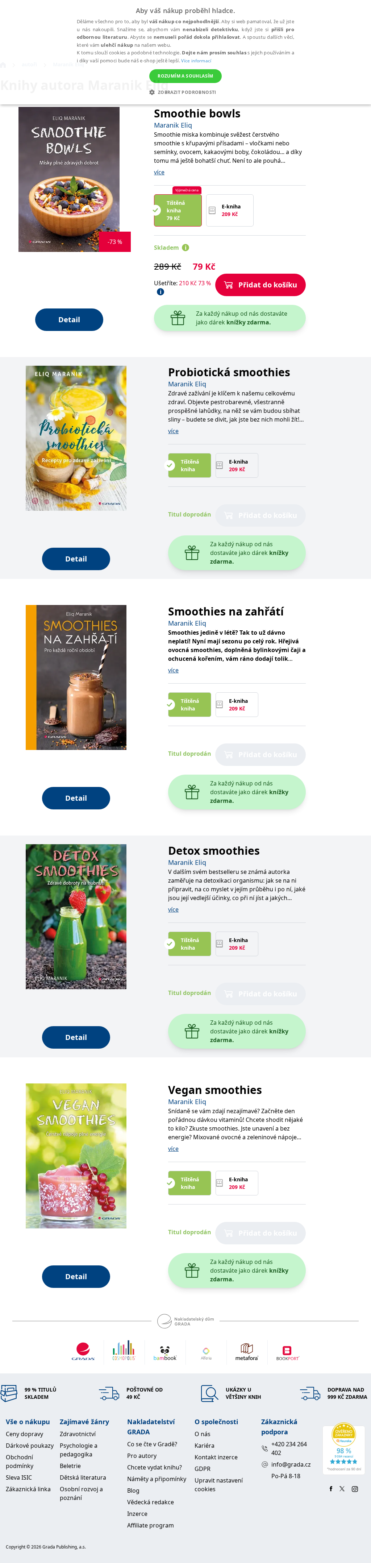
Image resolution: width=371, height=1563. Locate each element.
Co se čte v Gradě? (152, 1444)
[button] (185, 92)
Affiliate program (150, 1525)
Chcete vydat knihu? (154, 1467)
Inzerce (137, 1514)
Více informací (196, 61)
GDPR (202, 1469)
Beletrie (70, 1466)
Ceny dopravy (24, 1434)
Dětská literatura (83, 1477)
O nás (202, 1434)
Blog (133, 1490)
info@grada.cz (291, 1464)
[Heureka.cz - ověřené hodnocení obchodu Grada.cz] (343, 1448)
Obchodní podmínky (19, 1461)
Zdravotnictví (78, 1434)
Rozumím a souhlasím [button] (185, 76)
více (159, 172)
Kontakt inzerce (216, 1457)
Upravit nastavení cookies (219, 1484)
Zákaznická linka (28, 1489)
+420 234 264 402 (289, 1448)
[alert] (185, 52)
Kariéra (204, 1446)
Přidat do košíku (267, 285)
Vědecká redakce (150, 1502)
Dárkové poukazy (30, 1446)
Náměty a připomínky (156, 1479)
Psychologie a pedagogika (78, 1450)
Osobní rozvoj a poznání (81, 1493)
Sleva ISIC (19, 1477)
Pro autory (142, 1456)
